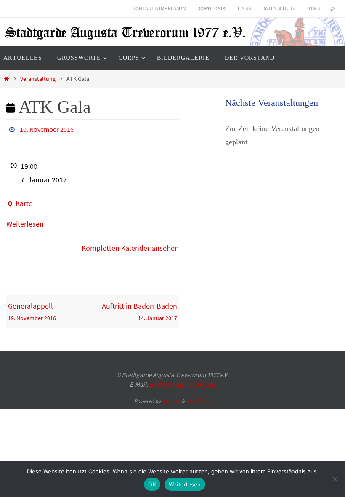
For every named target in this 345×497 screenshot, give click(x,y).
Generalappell (32, 309)
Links (244, 8)
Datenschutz (278, 8)
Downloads (212, 8)
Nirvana (171, 399)
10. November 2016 (47, 128)
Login (313, 8)
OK (152, 484)
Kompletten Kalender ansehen (130, 246)
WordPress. (198, 399)
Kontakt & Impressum (159, 8)
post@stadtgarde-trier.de (182, 382)
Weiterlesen (25, 221)
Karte (19, 202)
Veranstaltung (38, 79)
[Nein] (334, 479)
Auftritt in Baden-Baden (139, 309)
